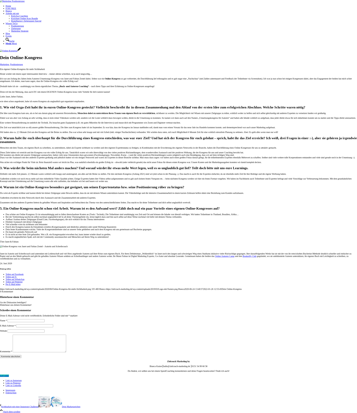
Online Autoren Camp (224, 256)
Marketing (4, 64)
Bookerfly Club (249, 256)
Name (3, 320)
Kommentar (6, 351)
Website (3, 331)
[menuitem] (181, 6)
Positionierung (16, 64)
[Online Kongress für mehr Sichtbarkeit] (10, 51)
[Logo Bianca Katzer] (12, 1)
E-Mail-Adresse (8, 326)
